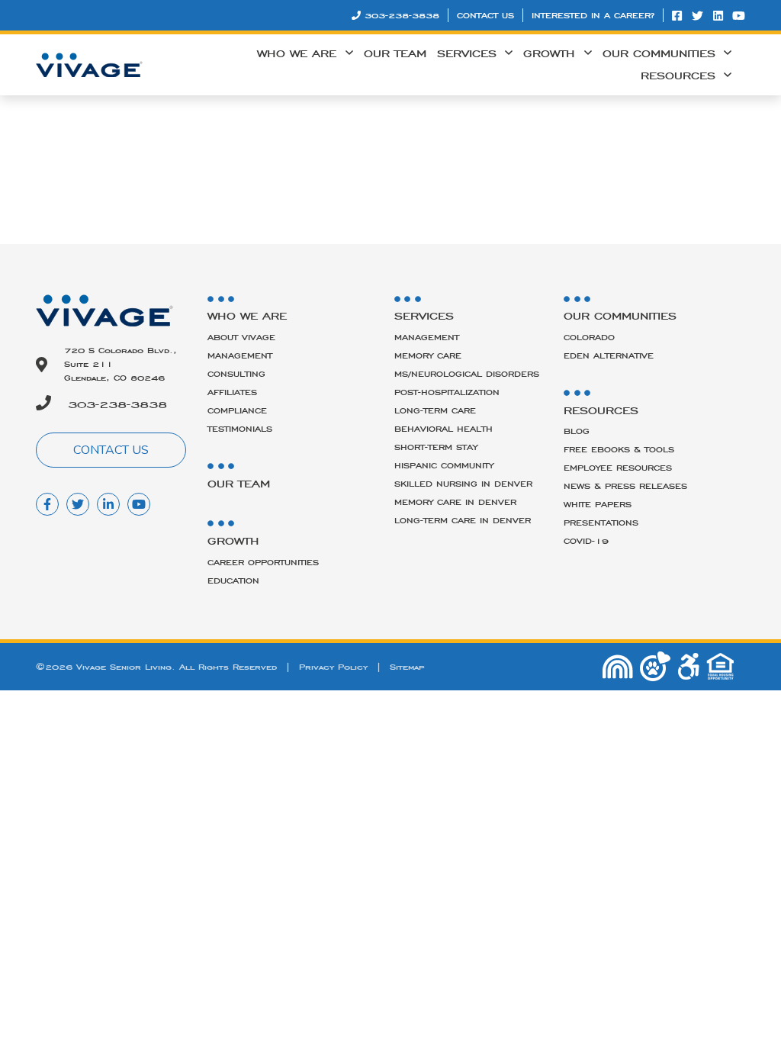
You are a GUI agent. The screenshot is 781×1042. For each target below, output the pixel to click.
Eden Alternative (609, 355)
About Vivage (241, 337)
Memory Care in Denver (455, 502)
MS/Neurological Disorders (466, 373)
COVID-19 (586, 540)
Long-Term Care (435, 410)
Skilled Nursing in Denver (463, 483)
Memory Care (427, 355)
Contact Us (485, 15)
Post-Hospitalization (447, 392)
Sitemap (407, 666)
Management (239, 355)
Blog (577, 431)
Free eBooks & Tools (619, 449)
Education (233, 580)
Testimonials (239, 428)
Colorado (589, 337)
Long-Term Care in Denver (462, 520)
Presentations (601, 522)
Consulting (236, 373)
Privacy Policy (333, 666)
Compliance (237, 410)
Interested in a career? (593, 15)
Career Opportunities (263, 562)
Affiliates (232, 392)
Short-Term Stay (435, 447)
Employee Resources (618, 467)
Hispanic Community (443, 465)
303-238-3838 (402, 15)
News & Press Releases (625, 486)
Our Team (395, 53)
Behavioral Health (443, 428)
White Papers (598, 504)
